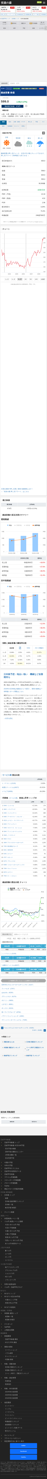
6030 (5, 824)
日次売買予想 (9, 1158)
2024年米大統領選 (11, 1392)
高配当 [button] (23, 23)
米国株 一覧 (9, 1316)
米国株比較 (28, 14)
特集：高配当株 (10, 1364)
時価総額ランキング (12, 1421)
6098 (5, 865)
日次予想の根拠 (10, 1148)
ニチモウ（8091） (8, 1004)
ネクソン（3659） (8, 1000)
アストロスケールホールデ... (15, 842)
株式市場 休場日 (10, 1208)
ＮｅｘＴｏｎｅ (12, 868)
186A (5, 842)
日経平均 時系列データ (12, 1171)
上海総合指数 (9, 1330)
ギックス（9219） (8, 1008)
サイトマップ (9, 1435)
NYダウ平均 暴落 (11, 1342)
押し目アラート (42, 23)
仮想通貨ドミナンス (12, 1424)
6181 (5, 853)
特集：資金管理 (10, 1378)
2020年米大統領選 (11, 1395)
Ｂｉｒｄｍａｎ (12, 876)
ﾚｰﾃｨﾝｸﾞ (23, 121)
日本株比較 (20, 14)
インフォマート (12, 813)
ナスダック (8, 1324)
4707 (5, 857)
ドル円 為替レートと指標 (13, 1221)
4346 (5, 828)
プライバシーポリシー (12, 1438)
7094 (5, 868)
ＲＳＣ (9, 839)
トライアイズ (11, 809)
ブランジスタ (11, 861)
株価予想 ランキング (10, 1055)
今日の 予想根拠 (10, 1228)
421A (5, 820)
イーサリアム (9, 1412)
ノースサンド (11, 835)
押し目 (39, 2)
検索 (6, 1198)
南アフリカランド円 (12, 1267)
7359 (5, 846)
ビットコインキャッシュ (13, 1418)
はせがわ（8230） (8, 992)
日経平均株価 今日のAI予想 (14, 1145)
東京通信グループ (12, 846)
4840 (5, 809)
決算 (14, 28)
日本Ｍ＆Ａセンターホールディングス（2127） (18, 985)
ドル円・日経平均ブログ (13, 1287)
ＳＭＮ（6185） (38, 1030)
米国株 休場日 (10, 1319)
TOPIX (28, 648)
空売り (23, 126)
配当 (4, 28)
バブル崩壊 (9, 1353)
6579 (5, 872)
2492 (5, 813)
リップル (8, 1409)
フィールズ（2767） (9, 988)
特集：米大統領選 (10, 1388)
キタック (10, 857)
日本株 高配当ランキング (34, 1042)
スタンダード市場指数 (12, 1180)
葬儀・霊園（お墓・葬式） (29, 88)
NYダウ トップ (9, 1293)
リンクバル (10, 805)
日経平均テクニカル (11, 1168)
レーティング (11, 14)
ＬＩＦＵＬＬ (9, 953)
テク (43, 121)
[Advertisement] (23, 56)
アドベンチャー (12, 824)
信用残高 (10, 126)
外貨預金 (8, 1381)
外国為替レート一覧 (11, 1218)
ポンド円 (8, 1257)
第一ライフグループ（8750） (12, 1012)
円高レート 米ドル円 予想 (14, 1240)
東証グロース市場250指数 (13, 1189)
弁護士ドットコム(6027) (10, 787)
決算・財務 (17, 121)
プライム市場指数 (10, 1177)
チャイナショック (11, 1356)
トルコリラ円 (9, 1273)
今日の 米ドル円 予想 (12, 1224)
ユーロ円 (8, 1254)
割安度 (18, 138)
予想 (24, 28)
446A (5, 835)
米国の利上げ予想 (11, 1303)
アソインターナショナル (14, 831)
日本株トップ (4, 23)
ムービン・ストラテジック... (15, 820)
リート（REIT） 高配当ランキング (17, 1373)
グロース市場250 (39, 648)
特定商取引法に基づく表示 (14, 1441)
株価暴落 (7, 1336)
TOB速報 (33, 23)
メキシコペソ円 (10, 1280)
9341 (5, 850)
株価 (3, 121)
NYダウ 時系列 (9, 1307)
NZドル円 (8, 1276)
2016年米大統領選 (11, 1398)
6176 (5, 861)
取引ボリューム (10, 1431)
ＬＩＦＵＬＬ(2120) (9, 783)
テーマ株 (36, 14)
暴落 (33, 28)
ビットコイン (9, 1406)
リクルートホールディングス (15, 865)
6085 (5, 816)
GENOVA (10, 850)
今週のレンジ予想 (11, 1300)
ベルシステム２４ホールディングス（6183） (18, 1028)
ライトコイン (9, 1415)
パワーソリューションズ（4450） (13, 1016)
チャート (16, 126)
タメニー (10, 853)
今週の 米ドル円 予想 (12, 1231)
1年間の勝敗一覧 (11, 1155)
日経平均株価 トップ (12, 1142)
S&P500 (7, 1327)
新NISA (13, 23)
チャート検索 (9, 1212)
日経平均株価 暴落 (11, 1339)
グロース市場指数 (10, 1183)
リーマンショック (11, 1350)
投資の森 (6, 2)
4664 (5, 839)
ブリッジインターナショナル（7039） (15, 1020)
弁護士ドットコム (10, 965)
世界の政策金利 (10, 1284)
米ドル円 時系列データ (13, 1243)
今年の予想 (8, 1165)
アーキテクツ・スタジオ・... (15, 816)
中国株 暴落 (9, 1359)
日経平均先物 (9, 1174)
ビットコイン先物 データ (13, 1428)
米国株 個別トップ (11, 1313)
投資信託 (8, 1384)
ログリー (10, 872)
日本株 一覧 (9, 1204)
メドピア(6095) (7, 791)
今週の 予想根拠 (10, 1234)
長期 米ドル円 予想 (11, 1237)
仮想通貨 (7, 1402)
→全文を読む (8, 718)
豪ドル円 (8, 1250)
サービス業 (17, 88)
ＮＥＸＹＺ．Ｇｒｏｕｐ (14, 828)
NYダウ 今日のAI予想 (12, 1296)
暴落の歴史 (8, 1347)
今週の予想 (8, 1162)
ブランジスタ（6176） (9, 996)
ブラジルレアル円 (11, 1270)
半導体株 (43, 14)
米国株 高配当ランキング (12, 1047)
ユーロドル (9, 1260)
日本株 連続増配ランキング (14, 1201)
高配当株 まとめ (9, 1042)
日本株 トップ (9, 1195)
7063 (5, 876)
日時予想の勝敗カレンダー (14, 1152)
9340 (5, 831)
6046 (5, 805)
